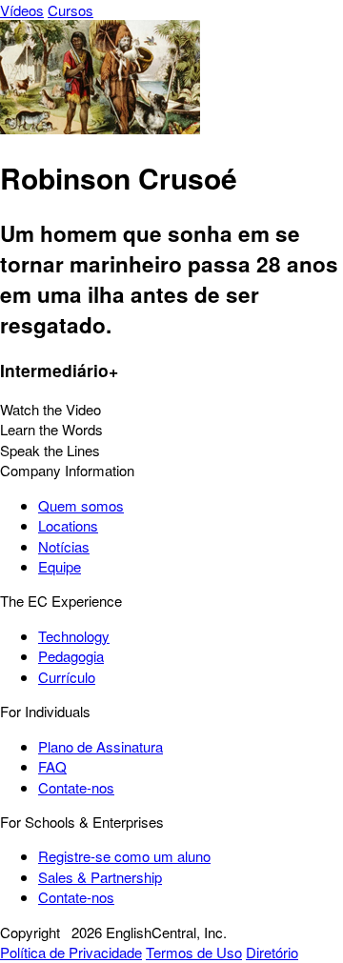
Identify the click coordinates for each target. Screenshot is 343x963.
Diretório (272, 952)
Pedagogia (71, 656)
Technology (74, 636)
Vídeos (22, 10)
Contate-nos (76, 787)
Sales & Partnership (100, 877)
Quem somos (81, 505)
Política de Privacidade (71, 952)
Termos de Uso (194, 952)
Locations (68, 525)
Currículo (66, 677)
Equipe (59, 566)
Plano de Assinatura (100, 746)
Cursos (70, 10)
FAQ (52, 766)
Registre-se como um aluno (124, 856)
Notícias (64, 546)
